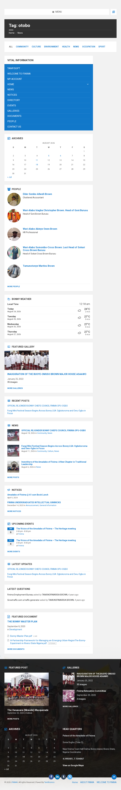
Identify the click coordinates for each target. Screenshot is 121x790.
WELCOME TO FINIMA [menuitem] (107, 782)
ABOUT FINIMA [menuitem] (87, 782)
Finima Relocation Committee (91, 691)
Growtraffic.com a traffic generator (23, 600)
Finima (21, 534)
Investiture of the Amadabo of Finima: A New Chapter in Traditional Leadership (53, 463)
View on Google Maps (73, 765)
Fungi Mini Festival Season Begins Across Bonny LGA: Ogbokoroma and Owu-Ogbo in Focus (54, 447)
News (20, 33)
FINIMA (14, 782)
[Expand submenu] (88, 84)
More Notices (14, 511)
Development (15, 629)
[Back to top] (114, 776)
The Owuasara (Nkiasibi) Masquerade (27, 710)
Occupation (88, 46)
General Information (48, 505)
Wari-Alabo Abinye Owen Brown (40, 228)
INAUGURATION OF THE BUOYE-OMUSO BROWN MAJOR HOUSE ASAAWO (46, 374)
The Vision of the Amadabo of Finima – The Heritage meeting (46, 528)
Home (11, 33)
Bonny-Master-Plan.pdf (21, 636)
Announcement (32, 505)
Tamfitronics (49, 782)
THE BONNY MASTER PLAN (22, 621)
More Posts (13, 477)
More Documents (15, 649)
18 (37, 165)
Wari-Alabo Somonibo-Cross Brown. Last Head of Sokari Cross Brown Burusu (54, 249)
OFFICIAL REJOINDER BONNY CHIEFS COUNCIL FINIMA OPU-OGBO (37, 406)
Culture (36, 46)
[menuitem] (48, 68)
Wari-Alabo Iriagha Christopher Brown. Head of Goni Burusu (55, 210)
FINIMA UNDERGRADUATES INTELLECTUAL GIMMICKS (34, 502)
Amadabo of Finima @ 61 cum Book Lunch (27, 495)
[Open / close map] (114, 12)
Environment (51, 46)
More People (13, 286)
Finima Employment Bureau (20, 594)
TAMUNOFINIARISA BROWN (54, 594)
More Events (13, 552)
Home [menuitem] (75, 782)
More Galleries (15, 388)
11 (37, 160)
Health (66, 46)
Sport (101, 46)
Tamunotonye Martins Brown (39, 265)
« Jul (9, 177)
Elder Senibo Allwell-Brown (37, 194)
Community (22, 46)
